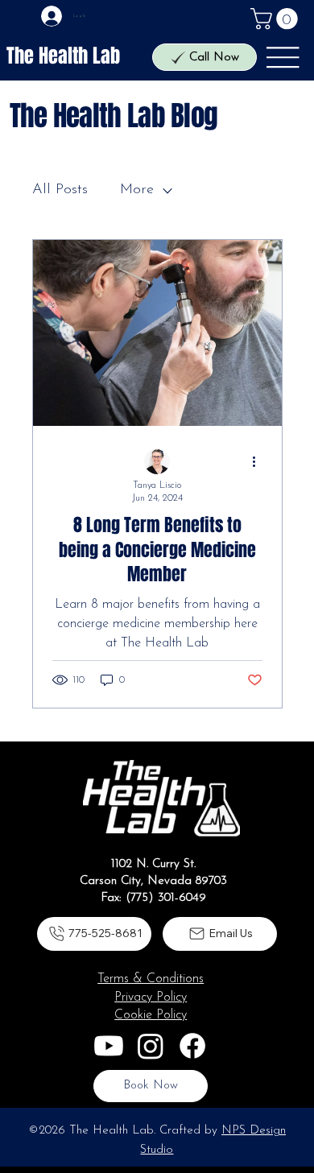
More (137, 190)
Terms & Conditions (150, 979)
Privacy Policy (150, 997)
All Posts (60, 190)
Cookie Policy (150, 1015)
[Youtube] (109, 1046)
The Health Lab (63, 55)
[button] (276, 19)
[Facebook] (192, 1046)
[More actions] (260, 462)
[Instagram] (150, 1046)
